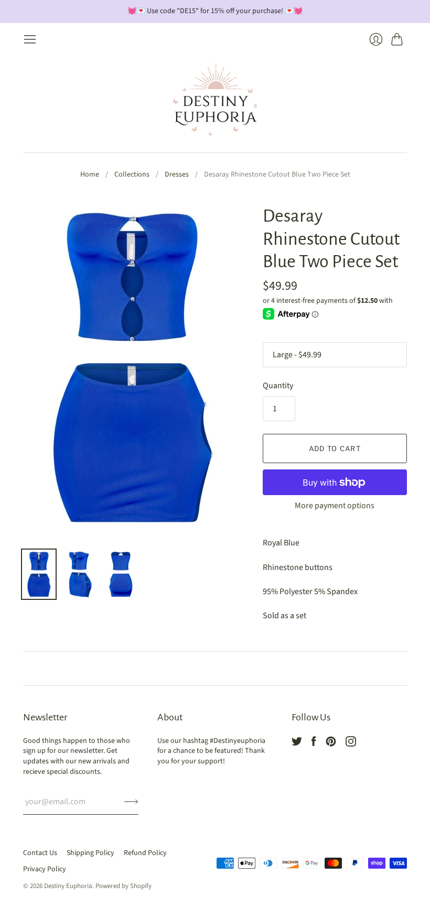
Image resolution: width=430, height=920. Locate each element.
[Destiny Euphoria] (215, 99)
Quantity (278, 385)
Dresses (177, 175)
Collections (131, 175)
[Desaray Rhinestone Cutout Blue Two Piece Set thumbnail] (39, 574)
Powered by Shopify (123, 886)
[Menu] (30, 39)
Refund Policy (145, 853)
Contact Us (40, 853)
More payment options (334, 505)
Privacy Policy (44, 869)
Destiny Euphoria (68, 886)
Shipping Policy (90, 853)
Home (89, 175)
